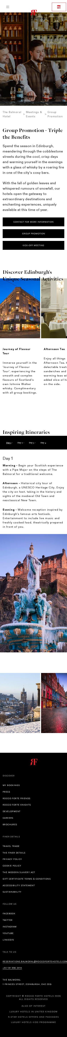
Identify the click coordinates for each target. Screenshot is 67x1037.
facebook (9, 913)
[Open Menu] (8, 7)
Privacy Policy (12, 859)
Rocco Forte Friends (17, 798)
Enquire (59, 7)
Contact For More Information (33, 222)
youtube (8, 933)
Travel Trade (11, 846)
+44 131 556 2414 (12, 968)
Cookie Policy (12, 865)
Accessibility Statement (19, 885)
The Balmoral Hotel (12, 114)
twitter (8, 920)
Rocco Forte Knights (17, 805)
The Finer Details (14, 853)
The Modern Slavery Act (19, 872)
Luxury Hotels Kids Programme (33, 1022)
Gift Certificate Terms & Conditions (27, 879)
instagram (10, 926)
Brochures (10, 824)
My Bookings (11, 785)
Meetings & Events (34, 114)
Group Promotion (33, 233)
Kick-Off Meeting (33, 245)
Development (11, 811)
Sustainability (12, 892)
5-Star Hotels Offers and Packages (33, 1017)
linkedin (8, 940)
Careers (8, 818)
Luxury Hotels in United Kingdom (33, 1011)
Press (6, 792)
